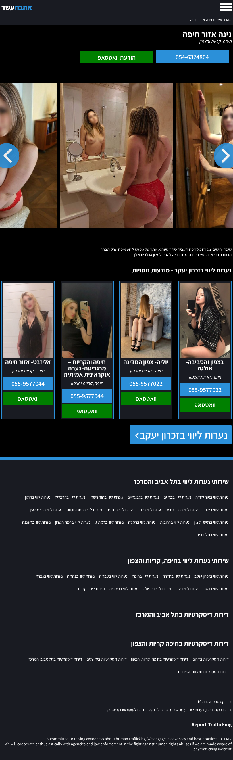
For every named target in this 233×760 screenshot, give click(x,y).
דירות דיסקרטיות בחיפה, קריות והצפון (159, 659)
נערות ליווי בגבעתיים (143, 497)
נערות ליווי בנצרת (49, 576)
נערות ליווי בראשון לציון (211, 522)
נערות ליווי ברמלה (142, 522)
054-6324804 (192, 57)
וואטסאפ (204, 405)
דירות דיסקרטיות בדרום (210, 659)
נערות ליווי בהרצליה (70, 497)
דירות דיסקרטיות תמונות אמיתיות (203, 671)
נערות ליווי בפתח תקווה (84, 509)
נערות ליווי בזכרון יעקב (183, 434)
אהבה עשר (223, 19)
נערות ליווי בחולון (38, 497)
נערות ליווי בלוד (151, 509)
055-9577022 (205, 390)
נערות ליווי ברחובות (175, 522)
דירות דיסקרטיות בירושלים (106, 659)
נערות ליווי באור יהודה (212, 497)
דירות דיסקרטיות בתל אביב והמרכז (55, 659)
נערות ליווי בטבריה (113, 576)
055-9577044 (87, 396)
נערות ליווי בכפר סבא (183, 509)
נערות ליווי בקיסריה (124, 588)
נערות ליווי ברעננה (36, 522)
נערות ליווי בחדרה (176, 576)
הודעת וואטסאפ (117, 57)
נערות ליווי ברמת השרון (72, 522)
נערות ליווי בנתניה (120, 509)
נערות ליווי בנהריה (81, 576)
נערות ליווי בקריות (91, 588)
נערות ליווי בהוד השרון (106, 497)
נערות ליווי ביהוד (216, 509)
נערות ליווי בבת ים (177, 497)
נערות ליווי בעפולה (157, 588)
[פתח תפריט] (226, 7)
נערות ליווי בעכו (187, 588)
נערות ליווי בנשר (216, 588)
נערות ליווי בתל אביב (213, 534)
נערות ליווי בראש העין (46, 509)
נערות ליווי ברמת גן (109, 522)
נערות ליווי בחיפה (145, 576)
